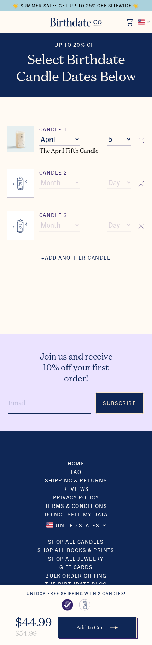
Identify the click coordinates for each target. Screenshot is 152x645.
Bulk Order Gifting (76, 575)
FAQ (76, 471)
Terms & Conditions (76, 505)
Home (76, 463)
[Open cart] (130, 22)
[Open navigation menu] (8, 22)
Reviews (76, 488)
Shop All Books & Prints (76, 550)
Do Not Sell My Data (76, 514)
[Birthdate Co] (76, 22)
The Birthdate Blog (76, 584)
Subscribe (119, 403)
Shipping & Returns (76, 480)
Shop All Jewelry (76, 558)
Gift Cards (76, 567)
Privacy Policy (76, 497)
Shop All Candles (76, 541)
